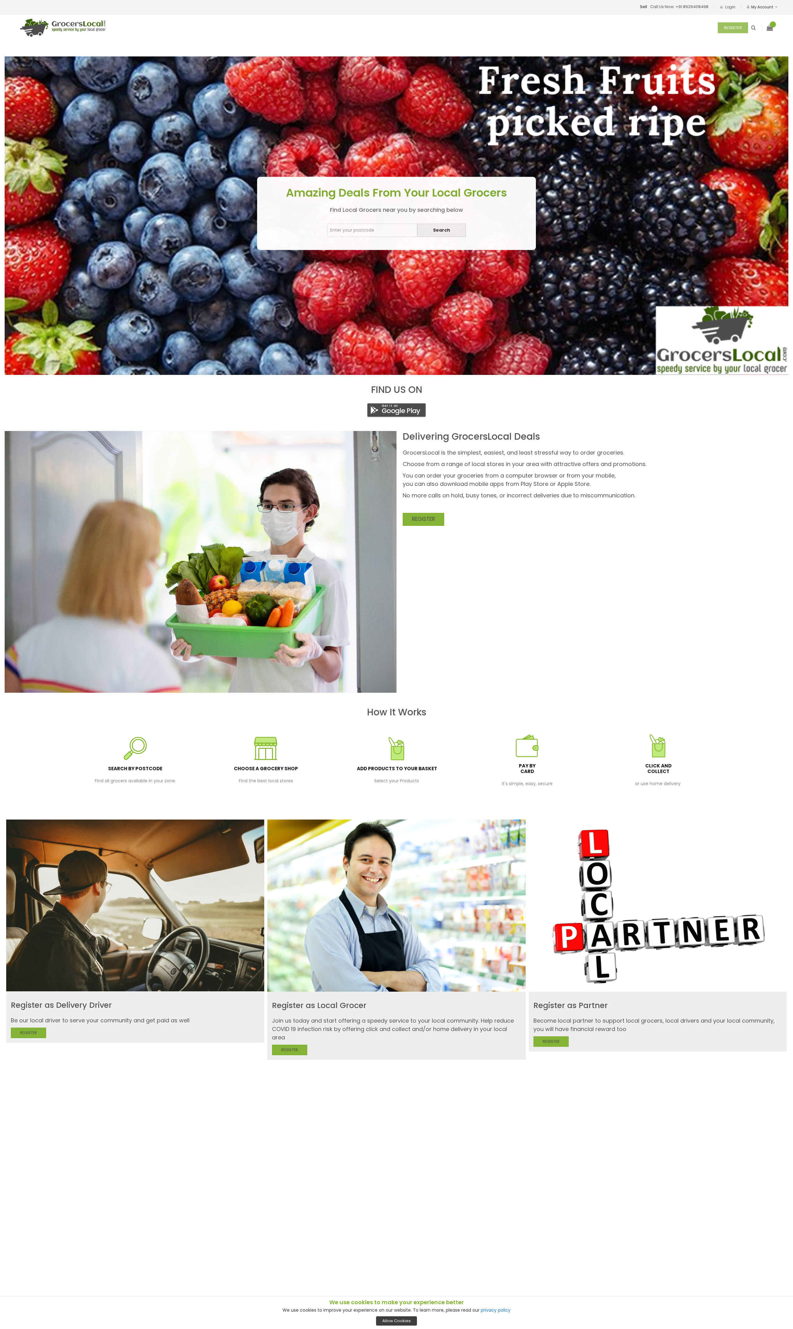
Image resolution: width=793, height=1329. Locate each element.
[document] (396, 1312)
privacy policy (495, 1310)
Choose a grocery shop (266, 768)
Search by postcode (135, 768)
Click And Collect (658, 768)
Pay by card (527, 768)
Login (730, 7)
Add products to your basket (397, 768)
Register (733, 28)
